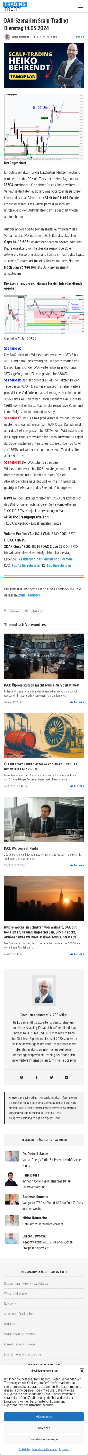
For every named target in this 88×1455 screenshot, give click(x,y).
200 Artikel (60, 1015)
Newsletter (10, 1303)
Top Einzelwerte (58, 565)
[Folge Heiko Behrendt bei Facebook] (36, 1077)
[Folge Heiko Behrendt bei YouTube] (66, 1077)
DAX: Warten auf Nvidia (21, 848)
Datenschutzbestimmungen (44, 1449)
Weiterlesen (77, 702)
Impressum (64, 1449)
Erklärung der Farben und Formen (46, 559)
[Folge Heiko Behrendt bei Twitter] (51, 1077)
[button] (82, 1371)
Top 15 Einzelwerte (25, 565)
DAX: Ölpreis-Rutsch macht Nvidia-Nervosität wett (42, 685)
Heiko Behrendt (20, 37)
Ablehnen (44, 1428)
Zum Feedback (29, 595)
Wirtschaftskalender (16, 1293)
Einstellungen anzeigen (44, 1439)
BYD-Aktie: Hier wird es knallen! (43, 1224)
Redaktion (10, 1324)
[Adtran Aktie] (44, 898)
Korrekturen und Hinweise (19, 1344)
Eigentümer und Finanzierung (22, 1354)
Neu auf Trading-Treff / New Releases (26, 1283)
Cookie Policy (24, 1449)
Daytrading (37, 611)
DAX (26, 611)
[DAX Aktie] (44, 656)
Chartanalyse (15, 611)
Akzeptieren (44, 1416)
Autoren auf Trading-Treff (19, 1313)
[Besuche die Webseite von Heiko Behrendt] (22, 1077)
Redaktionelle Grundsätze (19, 1334)
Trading (80, 37)
